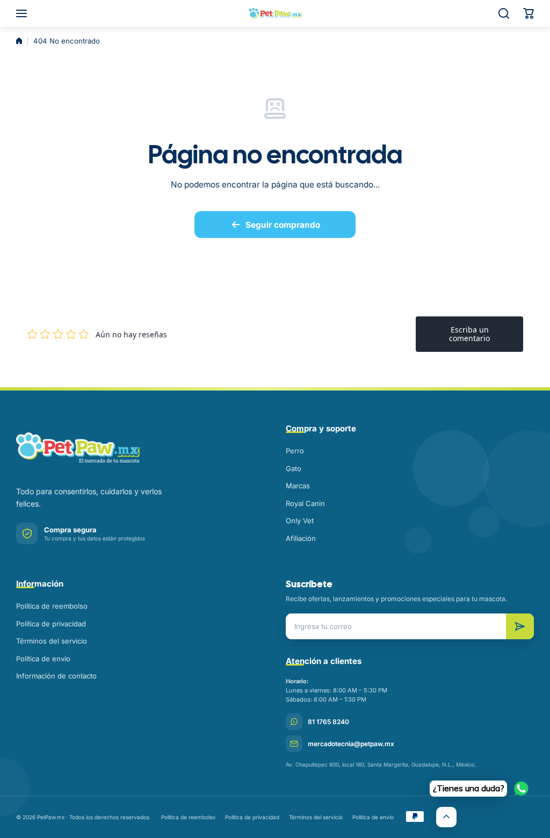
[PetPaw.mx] (275, 13)
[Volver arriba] (446, 817)
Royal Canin (305, 503)
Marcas (298, 485)
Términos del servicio (51, 641)
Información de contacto (56, 675)
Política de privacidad (51, 623)
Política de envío (43, 658)
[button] (528, 13)
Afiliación (301, 538)
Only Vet (300, 520)
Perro (295, 450)
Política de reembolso (52, 606)
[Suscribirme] (520, 626)
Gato (293, 468)
